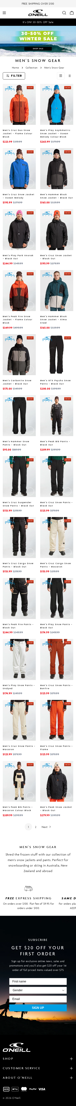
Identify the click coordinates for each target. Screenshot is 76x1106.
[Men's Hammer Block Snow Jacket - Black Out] (56, 168)
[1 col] (60, 75)
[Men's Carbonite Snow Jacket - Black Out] (19, 354)
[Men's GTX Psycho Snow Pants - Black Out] (56, 354)
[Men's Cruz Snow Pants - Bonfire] (56, 659)
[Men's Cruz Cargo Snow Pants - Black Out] (19, 537)
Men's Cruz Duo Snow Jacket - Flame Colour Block (17, 133)
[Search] (64, 12)
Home (15, 67)
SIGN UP (38, 1007)
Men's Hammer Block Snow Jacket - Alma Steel (53, 319)
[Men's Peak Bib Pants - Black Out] (56, 415)
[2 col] (69, 75)
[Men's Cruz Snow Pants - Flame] (56, 720)
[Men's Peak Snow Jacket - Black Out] (56, 781)
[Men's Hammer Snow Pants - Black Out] (19, 415)
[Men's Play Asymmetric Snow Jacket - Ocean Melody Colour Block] (56, 104)
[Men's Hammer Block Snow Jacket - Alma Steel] (56, 290)
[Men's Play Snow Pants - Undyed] (19, 659)
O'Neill (16, 1098)
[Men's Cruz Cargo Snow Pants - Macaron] (56, 537)
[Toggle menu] (4, 12)
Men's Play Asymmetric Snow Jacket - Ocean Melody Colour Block (55, 133)
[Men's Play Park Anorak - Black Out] (19, 229)
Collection (32, 67)
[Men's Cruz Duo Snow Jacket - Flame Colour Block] (19, 104)
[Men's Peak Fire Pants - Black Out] (19, 598)
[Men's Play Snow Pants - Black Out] (56, 598)
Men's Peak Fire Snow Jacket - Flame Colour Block (17, 319)
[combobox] (17, 990)
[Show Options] (44, 990)
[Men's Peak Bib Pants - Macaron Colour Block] (19, 781)
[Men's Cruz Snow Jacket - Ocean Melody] (19, 168)
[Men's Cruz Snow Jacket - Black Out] (56, 229)
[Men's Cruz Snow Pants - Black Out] (56, 476)
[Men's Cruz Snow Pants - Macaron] (19, 720)
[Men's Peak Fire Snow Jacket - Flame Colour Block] (19, 290)
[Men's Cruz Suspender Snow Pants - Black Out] (19, 476)
